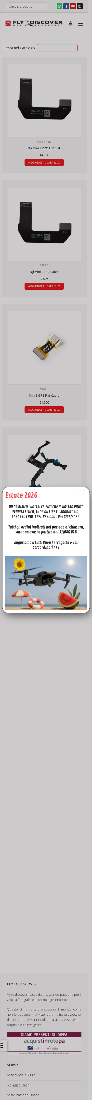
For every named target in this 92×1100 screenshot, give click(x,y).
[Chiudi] (80, 492)
